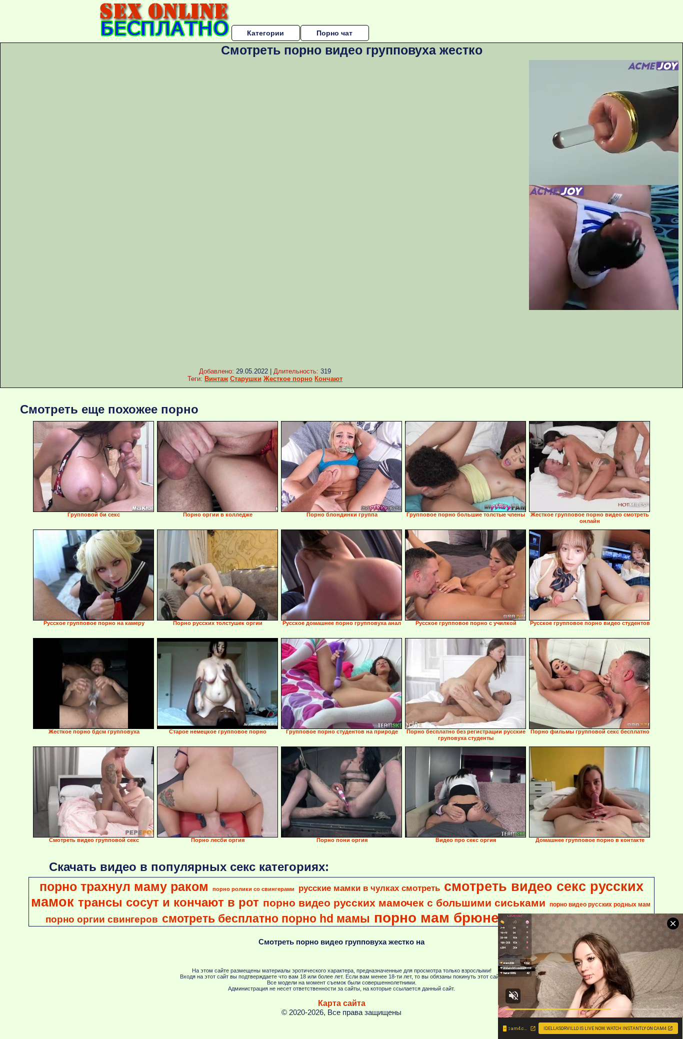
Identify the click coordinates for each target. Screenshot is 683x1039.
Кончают (328, 378)
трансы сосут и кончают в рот (168, 902)
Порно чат (334, 33)
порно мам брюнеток (448, 918)
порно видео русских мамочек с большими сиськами (404, 903)
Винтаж (216, 378)
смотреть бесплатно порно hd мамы (266, 918)
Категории (265, 33)
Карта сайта (342, 1003)
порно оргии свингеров (102, 919)
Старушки (246, 378)
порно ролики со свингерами (253, 889)
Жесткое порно (288, 378)
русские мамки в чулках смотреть (369, 888)
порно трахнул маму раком (124, 887)
